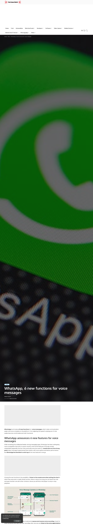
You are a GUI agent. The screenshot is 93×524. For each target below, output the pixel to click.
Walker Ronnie (7, 396)
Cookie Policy (6, 518)
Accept (17, 520)
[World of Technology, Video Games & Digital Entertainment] (12, 2)
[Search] (87, 30)
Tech (7, 384)
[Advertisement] (46, 15)
